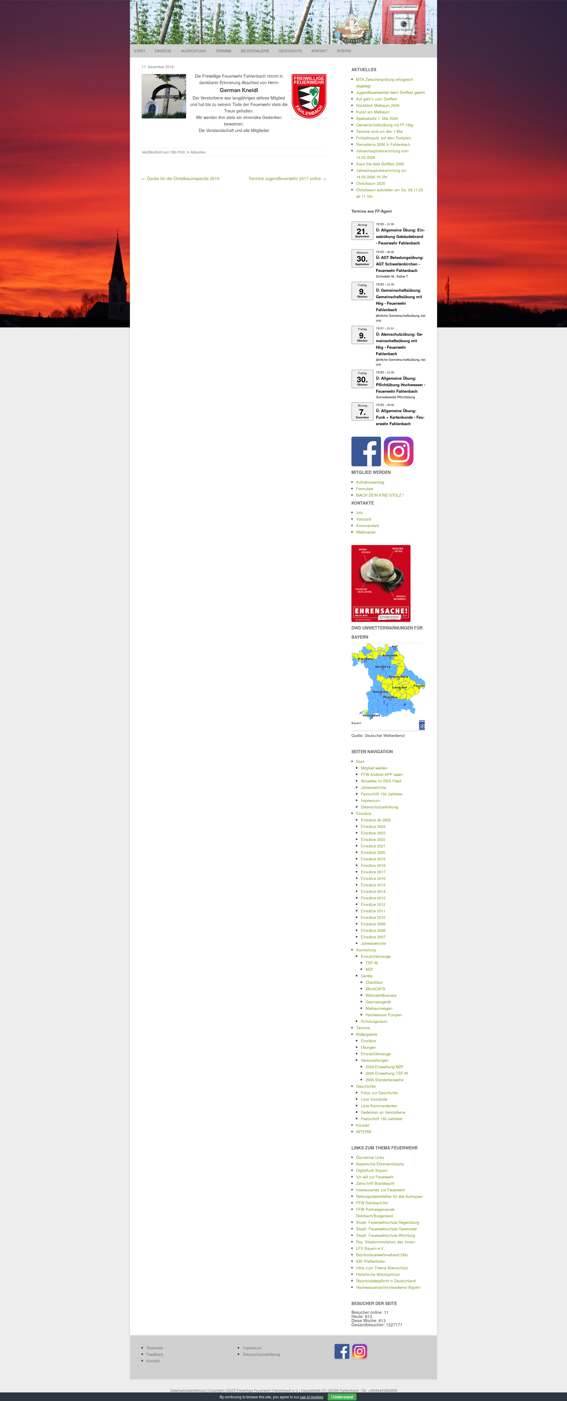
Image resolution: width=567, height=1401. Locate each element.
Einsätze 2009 (373, 924)
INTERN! (344, 50)
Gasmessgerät (378, 1001)
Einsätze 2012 (373, 904)
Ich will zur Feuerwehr (374, 1177)
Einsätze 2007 (373, 937)
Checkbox (374, 982)
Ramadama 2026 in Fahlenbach (383, 144)
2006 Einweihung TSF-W (387, 1073)
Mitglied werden (374, 768)
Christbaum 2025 (370, 183)
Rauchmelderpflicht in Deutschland (386, 1280)
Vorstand (363, 519)
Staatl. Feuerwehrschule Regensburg (387, 1222)
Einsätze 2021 (373, 846)
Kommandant (367, 525)
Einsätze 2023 (373, 833)
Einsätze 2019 (373, 859)
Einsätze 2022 (373, 839)
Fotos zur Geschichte (379, 1092)
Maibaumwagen (379, 1008)
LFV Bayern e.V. (370, 1248)
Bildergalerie (255, 50)
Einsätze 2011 (373, 911)
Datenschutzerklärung (379, 807)
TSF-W (372, 962)
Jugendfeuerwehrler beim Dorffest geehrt (390, 92)
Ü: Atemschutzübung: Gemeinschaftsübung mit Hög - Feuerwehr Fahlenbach (399, 343)
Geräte (366, 975)
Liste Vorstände (374, 1099)
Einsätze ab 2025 (376, 820)
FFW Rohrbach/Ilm (372, 1203)
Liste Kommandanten (379, 1105)
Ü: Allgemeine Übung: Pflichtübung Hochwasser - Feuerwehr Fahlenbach (400, 384)
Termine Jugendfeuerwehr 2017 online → (287, 178)
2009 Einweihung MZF (385, 1066)
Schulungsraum (374, 1021)
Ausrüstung (193, 50)
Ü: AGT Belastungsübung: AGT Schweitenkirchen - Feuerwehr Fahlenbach (399, 264)
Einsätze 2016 (373, 878)
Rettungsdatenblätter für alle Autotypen (389, 1196)
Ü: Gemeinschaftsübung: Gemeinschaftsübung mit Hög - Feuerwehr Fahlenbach (399, 299)
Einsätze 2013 (373, 898)
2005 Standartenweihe (384, 1079)
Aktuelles (197, 151)
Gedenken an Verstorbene (383, 1112)
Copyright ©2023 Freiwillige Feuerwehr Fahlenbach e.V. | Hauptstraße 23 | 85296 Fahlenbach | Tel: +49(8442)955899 (302, 1390)
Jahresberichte (373, 787)
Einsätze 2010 (373, 917)
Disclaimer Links (370, 1157)
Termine (224, 50)
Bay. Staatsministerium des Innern (385, 1242)
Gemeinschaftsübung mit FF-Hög (384, 125)
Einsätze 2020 (373, 852)
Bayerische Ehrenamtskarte (380, 1164)
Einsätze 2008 (373, 930)
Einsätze (163, 50)
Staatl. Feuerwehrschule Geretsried (386, 1229)
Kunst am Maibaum (373, 112)
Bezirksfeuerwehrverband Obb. (382, 1255)
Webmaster (366, 532)
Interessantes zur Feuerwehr (380, 1190)
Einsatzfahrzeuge (376, 956)
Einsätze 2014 (373, 891)
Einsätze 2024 (373, 826)
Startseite (154, 1348)
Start (139, 50)
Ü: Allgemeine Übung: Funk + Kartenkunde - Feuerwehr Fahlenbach (400, 417)
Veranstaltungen (374, 1060)
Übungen (368, 1047)
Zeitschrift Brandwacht (375, 1183)
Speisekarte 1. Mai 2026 (377, 118)
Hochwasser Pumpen (384, 1014)
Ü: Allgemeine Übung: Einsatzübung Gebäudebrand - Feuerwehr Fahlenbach (400, 236)
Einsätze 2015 (373, 885)
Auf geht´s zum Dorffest (376, 99)
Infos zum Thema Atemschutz (382, 1267)
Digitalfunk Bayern (371, 1170)
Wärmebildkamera (381, 995)
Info (359, 512)
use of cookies (311, 1396)
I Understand (342, 1397)
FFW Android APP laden (382, 774)
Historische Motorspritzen (378, 1274)
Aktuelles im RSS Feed (381, 781)
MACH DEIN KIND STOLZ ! (380, 495)
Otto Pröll (177, 151)
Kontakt (320, 50)
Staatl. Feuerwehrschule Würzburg (385, 1235)
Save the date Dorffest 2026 (380, 164)
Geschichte (290, 50)
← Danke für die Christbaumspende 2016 (180, 178)
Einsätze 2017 (373, 872)
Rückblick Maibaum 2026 (377, 105)
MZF (370, 969)
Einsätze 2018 (373, 865)
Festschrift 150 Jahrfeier (382, 794)
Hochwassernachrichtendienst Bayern (388, 1287)
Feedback (154, 1354)
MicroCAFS (375, 988)
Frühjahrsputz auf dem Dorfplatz (383, 138)
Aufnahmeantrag (370, 482)
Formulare (364, 488)
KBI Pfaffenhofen (370, 1261)
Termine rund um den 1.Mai (379, 131)
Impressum (370, 800)
